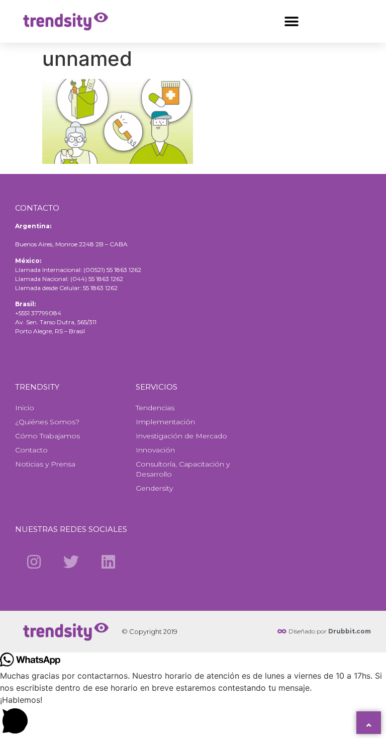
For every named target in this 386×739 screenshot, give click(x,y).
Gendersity (154, 488)
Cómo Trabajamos (47, 435)
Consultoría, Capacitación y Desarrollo (183, 469)
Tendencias (155, 407)
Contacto (31, 449)
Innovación (155, 449)
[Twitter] (70, 561)
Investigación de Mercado (181, 435)
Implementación (165, 421)
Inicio (24, 407)
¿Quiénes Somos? (47, 421)
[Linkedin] (108, 561)
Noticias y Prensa (45, 464)
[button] (291, 21)
